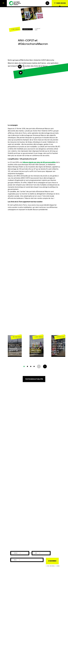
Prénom (17, 553)
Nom (37, 553)
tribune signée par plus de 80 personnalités (39, 162)
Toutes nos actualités (34, 379)
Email (17, 559)
